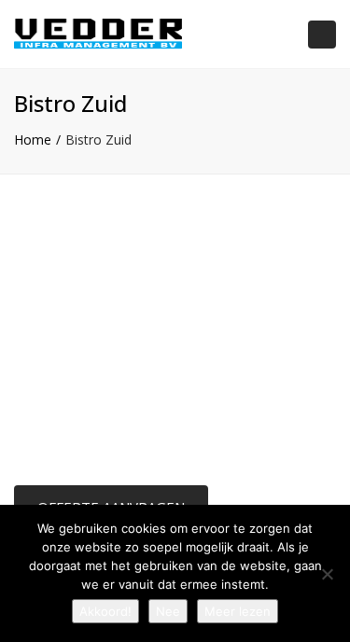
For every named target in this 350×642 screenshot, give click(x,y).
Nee (168, 611)
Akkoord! (105, 611)
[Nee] (326, 574)
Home (32, 139)
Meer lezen (237, 611)
